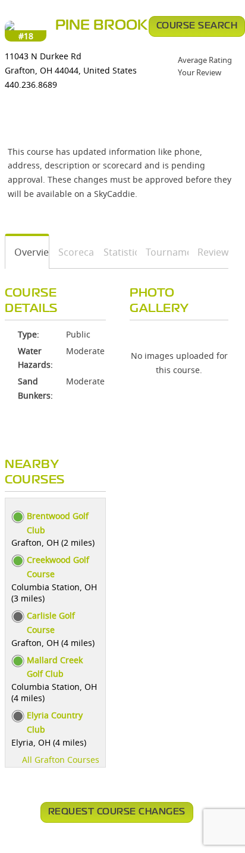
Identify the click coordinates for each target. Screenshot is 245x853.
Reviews (208, 252)
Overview (27, 252)
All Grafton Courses (60, 759)
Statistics (115, 252)
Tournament (163, 252)
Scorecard (72, 252)
